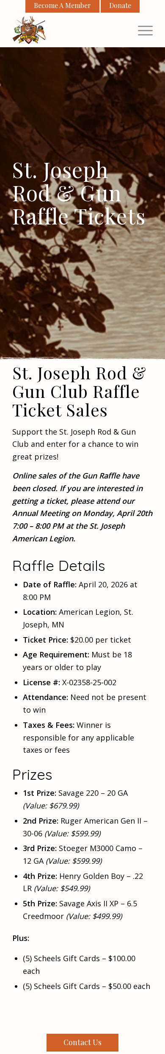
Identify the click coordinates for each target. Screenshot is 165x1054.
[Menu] (141, 30)
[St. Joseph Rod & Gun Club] (68, 30)
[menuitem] (141, 30)
